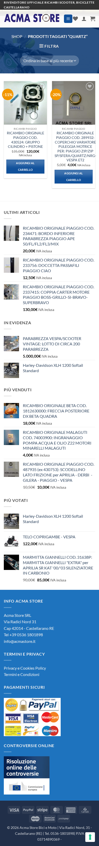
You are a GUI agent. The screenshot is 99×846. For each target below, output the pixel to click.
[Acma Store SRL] (32, 18)
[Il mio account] (84, 18)
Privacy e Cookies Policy (25, 668)
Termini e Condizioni (21, 674)
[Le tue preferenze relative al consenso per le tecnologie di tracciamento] (90, 837)
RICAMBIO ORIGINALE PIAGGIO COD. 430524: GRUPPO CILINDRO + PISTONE (25, 140)
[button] (68, 19)
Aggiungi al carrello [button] (25, 166)
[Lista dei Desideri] (75, 18)
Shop (16, 36)
